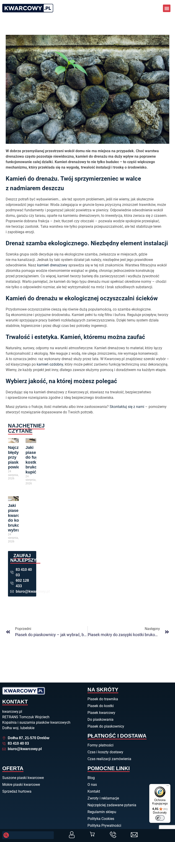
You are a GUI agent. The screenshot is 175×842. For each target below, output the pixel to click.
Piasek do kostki (101, 706)
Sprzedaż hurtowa (16, 791)
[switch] (160, 818)
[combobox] (28, 835)
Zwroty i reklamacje (103, 798)
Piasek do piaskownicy (106, 726)
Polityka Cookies (101, 819)
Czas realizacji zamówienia (109, 759)
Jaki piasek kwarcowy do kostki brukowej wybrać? (18, 517)
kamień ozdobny (50, 364)
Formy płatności (100, 745)
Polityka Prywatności (104, 825)
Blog (91, 778)
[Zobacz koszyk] (92, 834)
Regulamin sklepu (102, 812)
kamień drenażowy (52, 265)
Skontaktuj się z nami (127, 407)
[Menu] (167, 786)
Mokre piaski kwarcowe (21, 784)
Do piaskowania (100, 719)
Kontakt (94, 791)
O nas (92, 784)
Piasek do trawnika (103, 699)
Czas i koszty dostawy (105, 752)
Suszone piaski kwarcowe (23, 778)
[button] (166, 8)
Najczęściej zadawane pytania (112, 805)
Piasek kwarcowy (101, 713)
